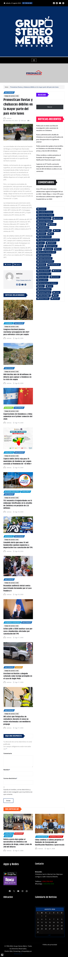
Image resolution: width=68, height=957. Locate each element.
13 (50, 920)
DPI (40, 249)
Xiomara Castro (43, 298)
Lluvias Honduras (44, 271)
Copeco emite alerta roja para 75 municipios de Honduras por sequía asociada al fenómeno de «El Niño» (17, 461)
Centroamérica (43, 227)
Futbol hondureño (44, 255)
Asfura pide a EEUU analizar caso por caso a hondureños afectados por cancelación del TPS (17, 631)
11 (42, 920)
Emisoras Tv (18, 952)
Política (41, 286)
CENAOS (8, 264)
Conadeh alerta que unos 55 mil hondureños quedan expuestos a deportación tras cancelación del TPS (18, 545)
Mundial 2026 (43, 277)
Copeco (18, 264)
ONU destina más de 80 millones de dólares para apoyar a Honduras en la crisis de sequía (17, 377)
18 (42, 924)
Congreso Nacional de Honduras (48, 240)
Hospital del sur (54, 264)
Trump (57, 292)
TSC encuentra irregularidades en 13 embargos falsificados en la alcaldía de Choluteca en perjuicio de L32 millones (17, 504)
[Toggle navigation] (34, 60)
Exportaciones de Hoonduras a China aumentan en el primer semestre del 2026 (17, 417)
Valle (55, 295)
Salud (50, 286)
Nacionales (55, 277)
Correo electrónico (10, 778)
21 (54, 924)
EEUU (58, 249)
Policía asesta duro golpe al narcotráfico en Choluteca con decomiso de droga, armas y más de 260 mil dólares (49, 148)
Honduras (42, 264)
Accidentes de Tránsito (46, 215)
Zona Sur (56, 298)
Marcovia (57, 271)
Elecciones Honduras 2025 (47, 252)
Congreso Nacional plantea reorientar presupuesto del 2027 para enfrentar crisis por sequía (16, 332)
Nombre (6, 770)
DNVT (40, 246)
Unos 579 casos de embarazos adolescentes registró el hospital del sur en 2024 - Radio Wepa (49, 191)
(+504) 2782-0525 (47, 879)
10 (38, 920)
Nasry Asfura (43, 280)
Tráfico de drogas (44, 295)
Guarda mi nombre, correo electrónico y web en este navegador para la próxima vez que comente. (17, 792)
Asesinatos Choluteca (45, 221)
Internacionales (43, 267)
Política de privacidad (50, 943)
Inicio (6, 87)
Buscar (42, 94)
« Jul (49, 933)
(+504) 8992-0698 (48, 882)
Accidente (42, 209)
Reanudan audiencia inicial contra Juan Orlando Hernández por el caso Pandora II (17, 588)
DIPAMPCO (52, 243)
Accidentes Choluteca (45, 212)
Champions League (44, 230)
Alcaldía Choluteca (44, 218)
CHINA (57, 230)
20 (50, 924)
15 (58, 920)
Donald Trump (51, 246)
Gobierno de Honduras (46, 261)
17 (38, 924)
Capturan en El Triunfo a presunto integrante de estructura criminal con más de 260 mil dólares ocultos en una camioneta (49, 840)
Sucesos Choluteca (44, 289)
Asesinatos (58, 218)
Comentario (7, 753)
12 (46, 920)
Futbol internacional (45, 258)
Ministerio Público (44, 274)
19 (46, 924)
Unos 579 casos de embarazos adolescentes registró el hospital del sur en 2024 (49, 196)
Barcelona (42, 224)
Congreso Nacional (44, 237)
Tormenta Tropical (44, 292)
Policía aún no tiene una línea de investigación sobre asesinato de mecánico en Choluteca (47, 128)
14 (54, 920)
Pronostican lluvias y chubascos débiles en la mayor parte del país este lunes (34, 87)
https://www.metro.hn (23, 280)
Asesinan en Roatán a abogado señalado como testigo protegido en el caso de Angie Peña (17, 676)
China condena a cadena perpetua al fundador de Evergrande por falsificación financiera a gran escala (48, 157)
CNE (51, 233)
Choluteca (42, 233)
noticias (9, 118)
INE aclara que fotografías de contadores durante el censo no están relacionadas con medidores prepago (17, 720)
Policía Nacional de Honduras (48, 283)
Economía (49, 249)
